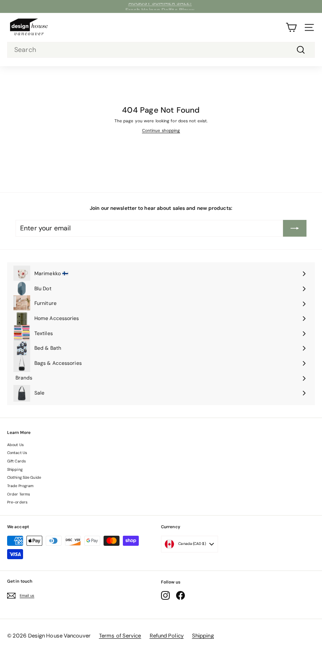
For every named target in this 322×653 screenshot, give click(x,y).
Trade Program (20, 485)
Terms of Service (120, 635)
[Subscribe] (294, 228)
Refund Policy (167, 635)
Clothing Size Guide (24, 477)
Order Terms (18, 494)
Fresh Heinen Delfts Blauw (160, 6)
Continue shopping (161, 130)
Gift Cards (16, 461)
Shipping (15, 469)
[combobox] (161, 50)
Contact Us (17, 452)
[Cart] (291, 27)
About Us (15, 444)
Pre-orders (17, 502)
